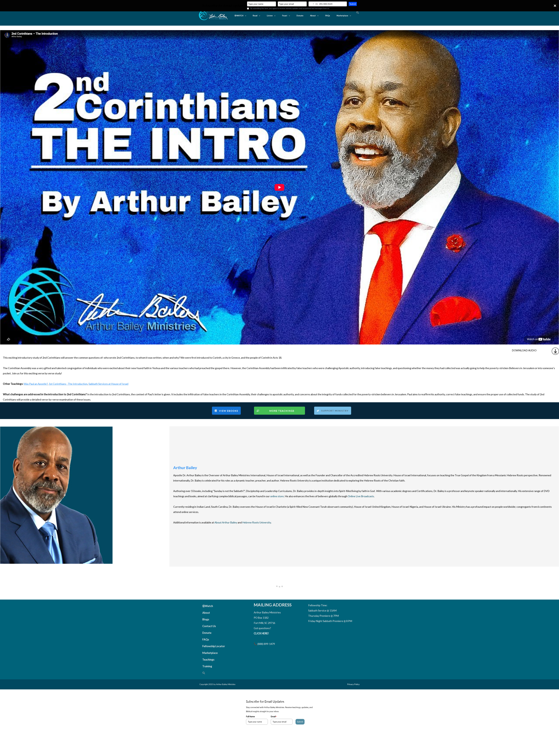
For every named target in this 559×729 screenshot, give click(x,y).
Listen (270, 15)
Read (255, 15)
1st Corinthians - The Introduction (68, 383)
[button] (240, 15)
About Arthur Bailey (225, 522)
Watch (209, 606)
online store (277, 496)
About (313, 15)
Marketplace (342, 15)
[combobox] (313, 4)
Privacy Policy (353, 684)
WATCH (239, 15)
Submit (353, 4)
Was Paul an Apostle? (36, 383)
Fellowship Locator (213, 646)
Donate (300, 15)
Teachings (208, 659)
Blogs (205, 619)
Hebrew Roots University (256, 522)
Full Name (250, 716)
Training (207, 666)
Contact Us (209, 626)
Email (273, 716)
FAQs (327, 15)
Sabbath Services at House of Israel (108, 383)
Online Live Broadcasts (361, 496)
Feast (284, 15)
